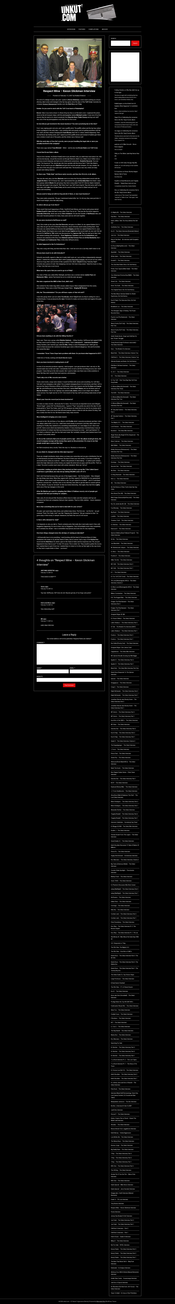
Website (40, 676)
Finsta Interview (115, 1212)
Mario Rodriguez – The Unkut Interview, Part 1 (124, 805)
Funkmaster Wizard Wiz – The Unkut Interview (124, 1006)
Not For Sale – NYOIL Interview (120, 1245)
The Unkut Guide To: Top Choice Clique (122, 975)
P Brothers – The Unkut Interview (121, 1018)
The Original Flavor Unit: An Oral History (122, 290)
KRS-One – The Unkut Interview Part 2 (122, 1166)
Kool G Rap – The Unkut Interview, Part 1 (123, 737)
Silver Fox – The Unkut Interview (120, 1010)
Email (72, 668)
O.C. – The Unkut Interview (119, 376)
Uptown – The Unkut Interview (120, 679)
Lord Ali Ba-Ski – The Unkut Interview (122, 1137)
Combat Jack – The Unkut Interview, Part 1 (123, 918)
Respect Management (50, 104)
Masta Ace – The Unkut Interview (121, 1035)
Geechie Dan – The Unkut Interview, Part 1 (123, 778)
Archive (105, 29)
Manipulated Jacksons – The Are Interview (123, 1101)
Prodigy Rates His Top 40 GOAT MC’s (122, 1002)
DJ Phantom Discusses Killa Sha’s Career (123, 885)
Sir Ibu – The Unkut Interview (119, 539)
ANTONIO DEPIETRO (48, 570)
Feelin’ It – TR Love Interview (119, 1199)
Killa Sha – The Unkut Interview (120, 910)
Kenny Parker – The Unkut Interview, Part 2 (123, 1253)
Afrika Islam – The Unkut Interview (121, 256)
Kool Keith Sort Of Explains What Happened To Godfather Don (126, 106)
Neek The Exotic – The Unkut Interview (122, 768)
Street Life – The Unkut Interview (121, 281)
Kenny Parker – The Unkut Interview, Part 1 (123, 1257)
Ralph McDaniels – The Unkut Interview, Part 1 (124, 695)
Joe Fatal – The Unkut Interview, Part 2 (122, 1220)
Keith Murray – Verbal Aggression (121, 1133)
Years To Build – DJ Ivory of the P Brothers (124, 1293)
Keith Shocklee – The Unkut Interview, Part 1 (124, 1078)
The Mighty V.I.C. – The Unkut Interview (122, 422)
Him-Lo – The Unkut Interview (120, 479)
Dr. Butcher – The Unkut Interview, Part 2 (123, 1051)
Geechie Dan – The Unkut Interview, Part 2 (123, 728)
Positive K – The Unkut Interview (120, 556)
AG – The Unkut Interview (118, 483)
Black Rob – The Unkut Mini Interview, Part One (125, 668)
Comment (41, 642)
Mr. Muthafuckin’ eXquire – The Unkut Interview (125, 547)
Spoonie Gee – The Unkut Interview (121, 466)
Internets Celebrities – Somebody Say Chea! (124, 822)
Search (113, 38)
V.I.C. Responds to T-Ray (118, 943)
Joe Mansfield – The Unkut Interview (122, 543)
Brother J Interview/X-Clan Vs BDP (121, 1106)
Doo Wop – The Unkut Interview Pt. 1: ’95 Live (124, 933)
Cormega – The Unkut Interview (120, 905)
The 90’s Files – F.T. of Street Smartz (122, 987)
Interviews (71, 29)
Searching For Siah (116, 1043)
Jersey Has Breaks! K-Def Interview (121, 1216)
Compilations (94, 29)
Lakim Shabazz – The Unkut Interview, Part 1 (124, 631)
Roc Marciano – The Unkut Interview (122, 1039)
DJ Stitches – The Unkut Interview (121, 524)
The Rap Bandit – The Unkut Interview (122, 1031)
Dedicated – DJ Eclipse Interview (120, 1268)
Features (82, 29)
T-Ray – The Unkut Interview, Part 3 (121, 1153)
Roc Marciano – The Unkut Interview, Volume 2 (125, 860)
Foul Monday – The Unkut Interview (121, 508)
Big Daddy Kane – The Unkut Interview (122, 1149)
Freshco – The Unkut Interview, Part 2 (122, 635)
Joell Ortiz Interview (117, 1110)
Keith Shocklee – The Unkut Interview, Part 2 (124, 1074)
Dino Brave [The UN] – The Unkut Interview (123, 493)
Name (39, 668)
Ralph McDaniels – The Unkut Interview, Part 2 (124, 691)
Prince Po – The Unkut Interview (120, 851)
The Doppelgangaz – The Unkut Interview (123, 745)
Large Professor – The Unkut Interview (122, 979)
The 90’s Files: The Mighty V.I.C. (120, 947)
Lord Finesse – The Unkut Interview (121, 426)
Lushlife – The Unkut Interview (120, 516)
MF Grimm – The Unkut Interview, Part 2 (123, 712)
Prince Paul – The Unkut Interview (121, 753)
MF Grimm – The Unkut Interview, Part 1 (123, 716)
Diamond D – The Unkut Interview (121, 529)
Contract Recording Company (75, 259)
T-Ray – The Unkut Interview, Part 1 (121, 1162)
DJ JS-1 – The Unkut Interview (120, 372)
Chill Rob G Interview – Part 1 (119, 1232)
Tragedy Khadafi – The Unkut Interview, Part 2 (124, 814)
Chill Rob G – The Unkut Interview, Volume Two (125, 357)
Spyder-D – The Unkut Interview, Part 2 (122, 660)
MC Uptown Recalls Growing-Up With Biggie (124, 656)
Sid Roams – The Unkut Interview (121, 897)
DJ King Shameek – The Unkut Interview (123, 474)
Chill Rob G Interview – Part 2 (119, 1228)
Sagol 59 (117, 117)
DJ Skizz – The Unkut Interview (120, 551)
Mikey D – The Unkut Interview (120, 1241)
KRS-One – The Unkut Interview (120, 1180)
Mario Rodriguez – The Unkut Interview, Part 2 (124, 801)
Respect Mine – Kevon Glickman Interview (123, 1208)
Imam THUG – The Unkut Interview (121, 881)
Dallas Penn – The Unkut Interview (121, 901)
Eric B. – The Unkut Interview (119, 991)
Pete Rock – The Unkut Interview (120, 1089)
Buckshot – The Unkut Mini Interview (122, 430)
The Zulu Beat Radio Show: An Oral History (123, 264)
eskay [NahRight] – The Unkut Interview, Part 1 (124, 893)
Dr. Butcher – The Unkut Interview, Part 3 (123, 1047)
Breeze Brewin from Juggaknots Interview (123, 1129)
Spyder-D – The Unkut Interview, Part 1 (122, 664)
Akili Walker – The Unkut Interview (121, 445)
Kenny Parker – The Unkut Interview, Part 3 (123, 1249)
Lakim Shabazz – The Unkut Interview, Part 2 (124, 622)
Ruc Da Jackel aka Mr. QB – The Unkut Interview (125, 504)
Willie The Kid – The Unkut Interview (121, 560)
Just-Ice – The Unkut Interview (120, 235)
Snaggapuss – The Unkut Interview (121, 683)
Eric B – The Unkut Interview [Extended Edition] (125, 231)
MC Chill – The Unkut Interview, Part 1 (122, 568)
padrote (117, 144)
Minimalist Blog (101, 1301)
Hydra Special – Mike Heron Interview (122, 1185)
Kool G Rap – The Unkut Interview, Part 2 (123, 733)
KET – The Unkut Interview (119, 1022)
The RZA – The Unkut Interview (120, 393)
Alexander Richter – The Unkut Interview (123, 810)
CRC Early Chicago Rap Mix (129, 163)
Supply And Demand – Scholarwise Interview (124, 855)
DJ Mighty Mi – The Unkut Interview (121, 212)
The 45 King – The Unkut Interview (121, 1170)
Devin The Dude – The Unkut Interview (122, 285)
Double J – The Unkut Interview (120, 830)
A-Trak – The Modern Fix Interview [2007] (123, 627)
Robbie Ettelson (80, 96)
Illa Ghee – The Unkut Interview (120, 470)
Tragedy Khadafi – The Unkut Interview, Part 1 (124, 818)
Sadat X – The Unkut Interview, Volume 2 (123, 741)
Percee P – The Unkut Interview (120, 1114)
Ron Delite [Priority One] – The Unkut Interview (124, 643)
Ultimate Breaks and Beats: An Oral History (123, 361)
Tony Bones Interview (117, 1203)
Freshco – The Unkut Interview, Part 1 (122, 639)
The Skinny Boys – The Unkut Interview (122, 1141)
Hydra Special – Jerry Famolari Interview (123, 1189)
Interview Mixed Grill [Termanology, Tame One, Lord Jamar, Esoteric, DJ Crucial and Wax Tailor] (124, 1095)
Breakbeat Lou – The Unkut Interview (122, 306)
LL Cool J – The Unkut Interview (120, 1026)
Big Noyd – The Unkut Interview (120, 512)
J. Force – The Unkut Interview (120, 749)
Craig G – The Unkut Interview (120, 687)
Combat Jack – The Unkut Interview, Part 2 (123, 914)
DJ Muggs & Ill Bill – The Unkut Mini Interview (124, 826)
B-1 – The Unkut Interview (118, 572)
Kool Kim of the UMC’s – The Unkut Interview (124, 720)
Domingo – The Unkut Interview (120, 462)
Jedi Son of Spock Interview (119, 1282)
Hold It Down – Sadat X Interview (121, 1237)
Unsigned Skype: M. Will (118, 614)
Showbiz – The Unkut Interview (120, 1124)
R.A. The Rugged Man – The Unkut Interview (124, 597)
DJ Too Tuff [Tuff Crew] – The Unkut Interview (125, 576)
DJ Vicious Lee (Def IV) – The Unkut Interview (124, 1070)
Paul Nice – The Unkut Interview (120, 216)
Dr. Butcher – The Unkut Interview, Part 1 (123, 1055)
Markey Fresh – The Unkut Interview (121, 876)
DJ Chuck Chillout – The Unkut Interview (123, 618)
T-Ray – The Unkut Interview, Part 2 (121, 1158)
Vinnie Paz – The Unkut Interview (121, 757)
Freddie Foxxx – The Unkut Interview (121, 1014)
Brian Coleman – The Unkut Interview (122, 441)
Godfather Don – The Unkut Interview (122, 227)
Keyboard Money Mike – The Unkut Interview (124, 787)
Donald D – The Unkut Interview (120, 260)
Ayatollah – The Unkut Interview (120, 252)
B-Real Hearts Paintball (118, 983)
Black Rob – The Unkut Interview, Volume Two (124, 353)
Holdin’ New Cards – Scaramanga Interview (124, 1278)
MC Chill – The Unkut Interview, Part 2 (122, 564)
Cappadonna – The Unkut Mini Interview (123, 651)
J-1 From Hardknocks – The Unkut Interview (124, 791)
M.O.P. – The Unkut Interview (119, 783)
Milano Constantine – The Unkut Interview (123, 593)
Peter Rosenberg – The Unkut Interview (122, 922)
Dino (116, 190)
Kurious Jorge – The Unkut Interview (122, 1145)
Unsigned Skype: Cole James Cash (121, 647)
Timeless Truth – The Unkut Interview (122, 520)
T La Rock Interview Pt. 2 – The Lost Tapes (124, 1060)
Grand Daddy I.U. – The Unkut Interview (122, 841)
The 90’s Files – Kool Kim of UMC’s (121, 951)
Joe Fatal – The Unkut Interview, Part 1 (122, 1224)
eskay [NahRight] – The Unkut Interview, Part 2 (124, 889)
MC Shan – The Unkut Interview (120, 724)
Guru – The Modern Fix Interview (120, 349)
